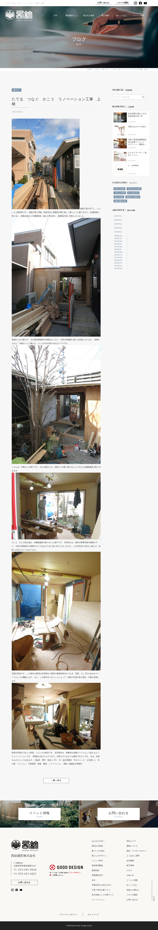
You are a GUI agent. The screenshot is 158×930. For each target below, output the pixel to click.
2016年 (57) (118, 260)
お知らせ (130, 875)
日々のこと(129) (119, 189)
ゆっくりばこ (122, 15)
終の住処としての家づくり (103, 895)
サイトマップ (93, 915)
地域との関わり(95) (120, 201)
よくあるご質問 (133, 856)
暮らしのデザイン (99, 856)
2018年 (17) (118, 255)
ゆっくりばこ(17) (133, 193)
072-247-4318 (27, 869)
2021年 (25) (118, 246)
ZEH (93, 880)
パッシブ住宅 (97, 861)
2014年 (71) (118, 265)
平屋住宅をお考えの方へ (102, 885)
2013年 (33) (118, 268)
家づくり (17, 90)
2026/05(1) (118, 224)
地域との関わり (133, 890)
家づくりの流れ (98, 851)
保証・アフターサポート (137, 851)
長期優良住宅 (97, 875)
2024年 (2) (117, 238)
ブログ (129, 870)
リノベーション (98, 900)
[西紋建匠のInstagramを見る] (135, 3)
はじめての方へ (98, 841)
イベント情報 (138, 15)
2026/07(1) (118, 216)
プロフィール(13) (120, 193)
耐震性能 (95, 870)
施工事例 (105, 15)
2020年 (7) (117, 249)
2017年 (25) (118, 257)
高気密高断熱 (97, 865)
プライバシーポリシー (68, 915)
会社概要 (130, 861)
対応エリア (131, 841)
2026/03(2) (118, 232)
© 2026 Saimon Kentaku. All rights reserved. (79, 926)
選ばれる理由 (88, 15)
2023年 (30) (118, 241)
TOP (55, 15)
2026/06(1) (118, 220)
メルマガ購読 (123, 3)
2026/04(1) (118, 228)
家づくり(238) (119, 197)
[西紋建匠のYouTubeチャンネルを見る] (145, 3)
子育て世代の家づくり (101, 890)
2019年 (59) (118, 252)
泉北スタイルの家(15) (133, 197)
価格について (132, 846)
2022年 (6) (117, 244)
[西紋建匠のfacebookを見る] (140, 3)
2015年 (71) (118, 263)
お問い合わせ (103, 3)
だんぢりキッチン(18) (134, 189)
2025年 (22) (118, 236)
